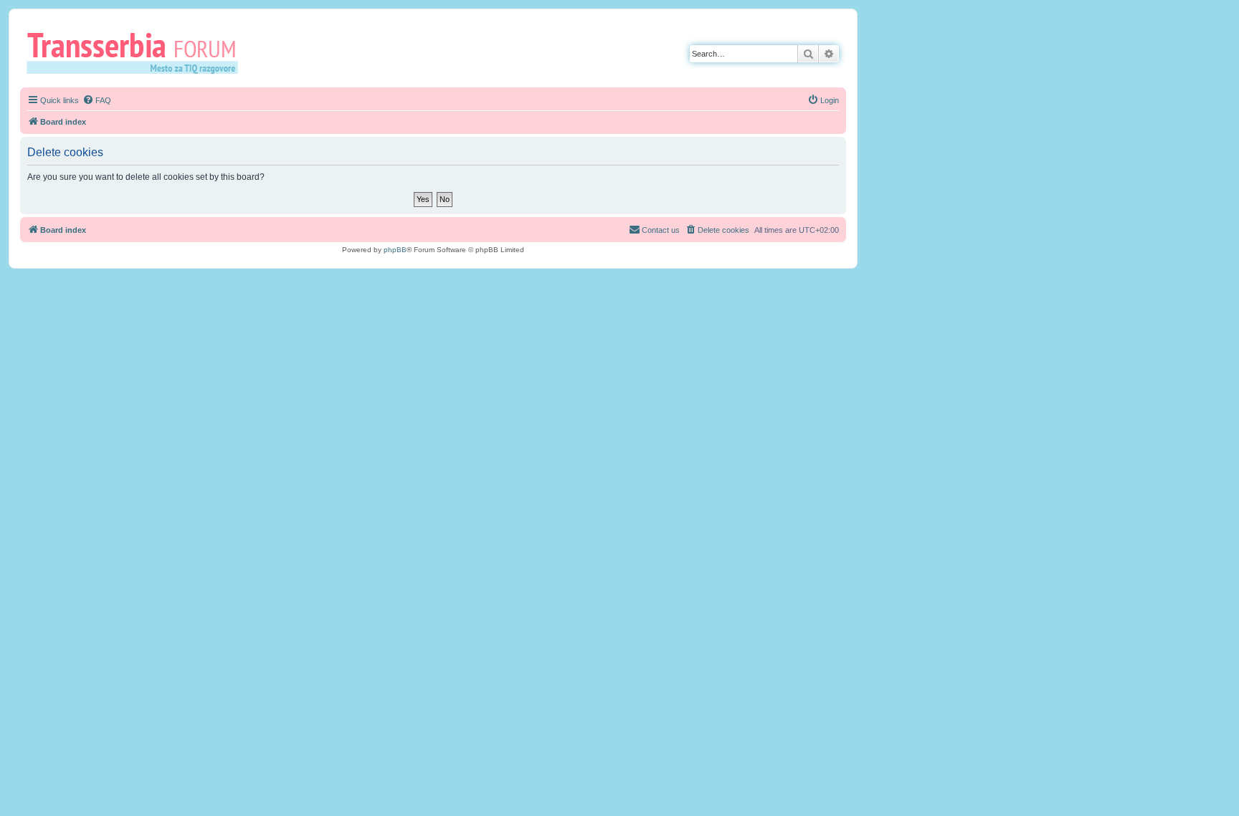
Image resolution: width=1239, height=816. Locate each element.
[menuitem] (96, 100)
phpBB (395, 250)
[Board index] (137, 52)
